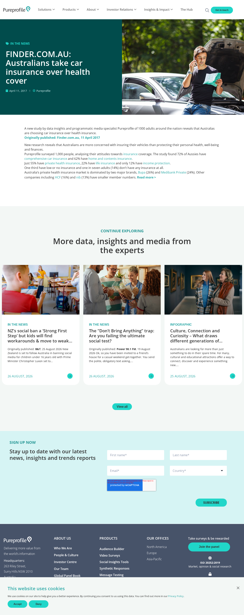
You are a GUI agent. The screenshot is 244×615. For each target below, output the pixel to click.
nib (78, 177)
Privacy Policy (176, 596)
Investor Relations (120, 9)
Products (69, 9)
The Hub (187, 9)
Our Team (61, 569)
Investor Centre (65, 562)
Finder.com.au (68, 138)
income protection (156, 163)
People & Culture (66, 555)
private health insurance (62, 163)
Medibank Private (173, 172)
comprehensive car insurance (45, 159)
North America (157, 547)
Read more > (146, 177)
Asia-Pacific (154, 559)
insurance (130, 154)
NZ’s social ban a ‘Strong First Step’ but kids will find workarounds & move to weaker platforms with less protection (40, 338)
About (91, 9)
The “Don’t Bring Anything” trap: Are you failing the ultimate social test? (121, 336)
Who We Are (63, 548)
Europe (152, 553)
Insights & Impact (156, 9)
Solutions (44, 9)
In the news (20, 43)
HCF (58, 177)
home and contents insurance (110, 159)
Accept (18, 604)
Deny (39, 604)
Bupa (141, 172)
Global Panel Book (67, 576)
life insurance (105, 163)
